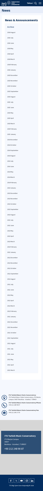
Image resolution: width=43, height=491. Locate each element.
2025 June (10, 107)
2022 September (12, 274)
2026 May (10, 48)
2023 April (10, 236)
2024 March (11, 177)
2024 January (11, 188)
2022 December (12, 258)
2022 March (11, 306)
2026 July (10, 38)
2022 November (12, 263)
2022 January (11, 317)
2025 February (12, 129)
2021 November (12, 327)
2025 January (11, 134)
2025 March (11, 124)
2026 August (11, 32)
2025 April (10, 118)
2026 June (10, 43)
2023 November (12, 199)
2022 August (11, 279)
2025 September (12, 91)
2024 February (12, 183)
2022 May (10, 295)
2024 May (10, 172)
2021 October (11, 333)
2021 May (10, 359)
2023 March (11, 241)
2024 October (11, 145)
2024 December (12, 140)
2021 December (12, 322)
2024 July (10, 161)
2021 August (11, 343)
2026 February (12, 65)
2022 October (11, 268)
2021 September (12, 338)
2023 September (12, 209)
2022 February (12, 311)
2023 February (12, 247)
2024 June (10, 166)
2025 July (10, 102)
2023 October (11, 204)
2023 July (10, 220)
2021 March (11, 370)
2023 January (11, 252)
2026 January (11, 70)
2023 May (10, 231)
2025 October (11, 86)
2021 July (10, 349)
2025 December (12, 75)
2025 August (11, 97)
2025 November (12, 81)
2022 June (10, 290)
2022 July (10, 284)
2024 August (11, 156)
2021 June (10, 354)
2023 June (10, 225)
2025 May (10, 113)
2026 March (11, 59)
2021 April (10, 365)
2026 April (10, 54)
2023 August (11, 215)
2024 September (12, 150)
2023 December (12, 193)
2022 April (10, 300)
